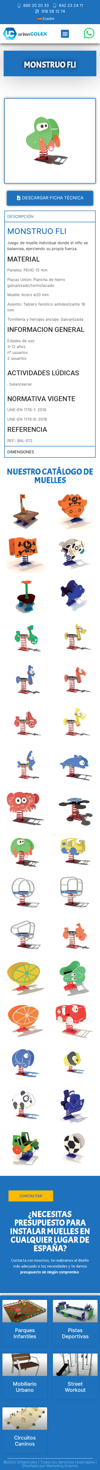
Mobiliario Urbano (25, 1387)
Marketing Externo (62, 1465)
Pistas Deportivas (75, 1333)
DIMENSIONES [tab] (20, 451)
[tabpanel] (50, 334)
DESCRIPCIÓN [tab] (20, 216)
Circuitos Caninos (25, 1441)
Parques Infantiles (25, 1333)
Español (48, 18)
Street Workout (75, 1387)
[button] (65, 34)
